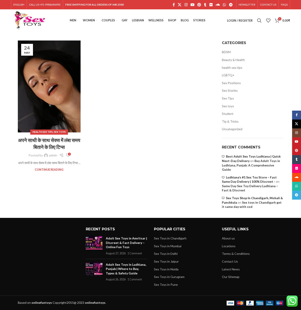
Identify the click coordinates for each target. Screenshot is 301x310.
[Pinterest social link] (199, 4)
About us (228, 238)
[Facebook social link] (173, 4)
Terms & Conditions (236, 253)
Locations (228, 246)
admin (53, 155)
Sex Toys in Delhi (166, 253)
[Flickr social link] (211, 4)
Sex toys (60, 131)
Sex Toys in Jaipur (166, 261)
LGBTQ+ (228, 75)
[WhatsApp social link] (224, 4)
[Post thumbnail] (94, 245)
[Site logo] (29, 20)
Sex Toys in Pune (166, 284)
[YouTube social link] (192, 4)
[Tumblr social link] (205, 4)
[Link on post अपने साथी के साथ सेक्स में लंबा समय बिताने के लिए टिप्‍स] (49, 86)
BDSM (226, 52)
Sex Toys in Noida (166, 269)
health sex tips (43, 131)
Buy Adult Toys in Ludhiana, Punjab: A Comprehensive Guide (251, 165)
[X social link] (179, 4)
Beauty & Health (233, 60)
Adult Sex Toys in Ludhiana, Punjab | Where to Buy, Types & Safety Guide (126, 269)
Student (227, 113)
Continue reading (49, 169)
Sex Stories (230, 90)
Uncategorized (232, 129)
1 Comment (134, 253)
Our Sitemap (231, 277)
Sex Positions (231, 83)
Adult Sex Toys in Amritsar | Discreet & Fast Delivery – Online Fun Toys (126, 242)
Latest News (231, 269)
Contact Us (230, 261)
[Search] (259, 20)
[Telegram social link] (230, 4)
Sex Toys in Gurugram (169, 277)
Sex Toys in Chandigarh (170, 238)
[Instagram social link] (186, 4)
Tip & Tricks (230, 121)
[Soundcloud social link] (217, 4)
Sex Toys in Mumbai (167, 246)
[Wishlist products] (268, 20)
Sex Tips (228, 98)
